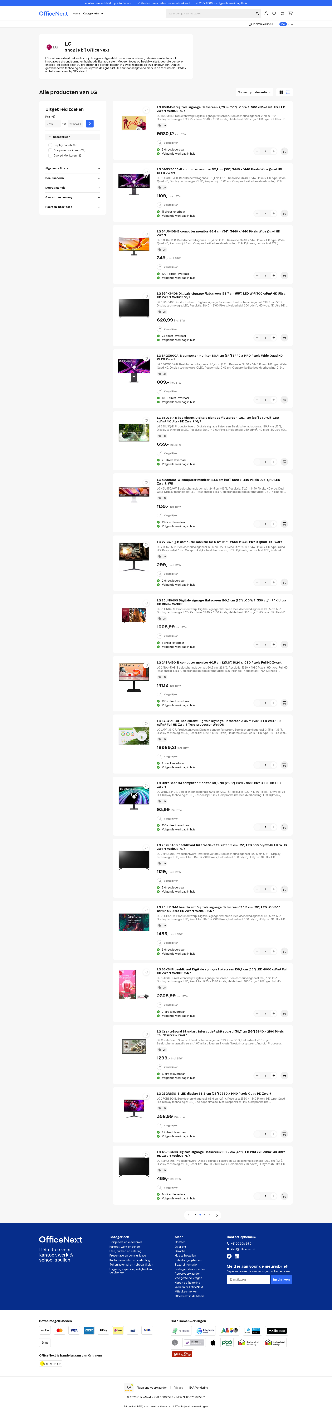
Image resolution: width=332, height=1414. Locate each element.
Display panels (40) (66, 145)
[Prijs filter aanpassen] (90, 123)
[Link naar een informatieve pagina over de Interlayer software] (205, 1330)
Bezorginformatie (186, 1264)
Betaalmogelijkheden (188, 1260)
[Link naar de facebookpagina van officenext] (230, 1256)
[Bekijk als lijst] (289, 92)
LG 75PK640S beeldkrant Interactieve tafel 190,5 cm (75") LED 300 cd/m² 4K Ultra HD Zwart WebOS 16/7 (222, 847)
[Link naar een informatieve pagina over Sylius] (175, 1342)
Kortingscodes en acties (190, 1269)
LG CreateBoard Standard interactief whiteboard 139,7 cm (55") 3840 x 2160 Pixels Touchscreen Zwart (220, 1033)
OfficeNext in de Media (189, 1296)
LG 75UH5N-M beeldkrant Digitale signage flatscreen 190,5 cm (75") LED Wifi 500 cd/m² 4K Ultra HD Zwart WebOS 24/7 (219, 909)
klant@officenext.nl (243, 1249)
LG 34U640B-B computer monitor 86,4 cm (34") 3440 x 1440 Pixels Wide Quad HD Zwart (218, 233)
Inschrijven (281, 1279)
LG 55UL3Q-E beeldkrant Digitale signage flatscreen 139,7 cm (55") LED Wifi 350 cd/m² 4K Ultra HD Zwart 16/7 (218, 419)
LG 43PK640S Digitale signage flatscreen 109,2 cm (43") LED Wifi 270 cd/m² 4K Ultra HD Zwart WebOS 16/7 (221, 1154)
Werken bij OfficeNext (189, 1287)
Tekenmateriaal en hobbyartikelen (131, 1264)
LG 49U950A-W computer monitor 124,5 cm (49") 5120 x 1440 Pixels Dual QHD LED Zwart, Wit (218, 481)
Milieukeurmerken (186, 1291)
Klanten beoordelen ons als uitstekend (165, 3)
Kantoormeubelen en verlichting (130, 1260)
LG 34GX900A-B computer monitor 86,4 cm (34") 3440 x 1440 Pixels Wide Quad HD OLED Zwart (220, 357)
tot (64, 123)
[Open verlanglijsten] (274, 13)
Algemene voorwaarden (152, 1387)
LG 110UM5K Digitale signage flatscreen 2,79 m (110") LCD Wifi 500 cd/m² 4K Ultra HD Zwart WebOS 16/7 (221, 109)
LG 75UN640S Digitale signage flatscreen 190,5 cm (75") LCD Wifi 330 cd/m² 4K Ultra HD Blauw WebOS (221, 602)
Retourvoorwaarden (187, 1273)
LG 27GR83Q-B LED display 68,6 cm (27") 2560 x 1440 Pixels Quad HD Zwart (214, 1093)
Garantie (180, 1251)
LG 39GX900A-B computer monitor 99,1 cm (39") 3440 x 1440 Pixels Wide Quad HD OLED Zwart (219, 171)
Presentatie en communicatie (128, 1255)
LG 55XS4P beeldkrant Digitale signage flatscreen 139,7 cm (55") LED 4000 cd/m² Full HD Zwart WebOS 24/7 (222, 971)
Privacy (178, 1387)
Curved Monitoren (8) (67, 155)
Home (76, 13)
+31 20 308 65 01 (241, 1243)
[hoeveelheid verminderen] (257, 151)
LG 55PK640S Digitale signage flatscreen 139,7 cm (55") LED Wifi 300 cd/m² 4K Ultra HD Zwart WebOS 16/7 (221, 295)
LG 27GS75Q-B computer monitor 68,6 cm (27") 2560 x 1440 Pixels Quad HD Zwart (219, 542)
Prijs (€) (50, 116)
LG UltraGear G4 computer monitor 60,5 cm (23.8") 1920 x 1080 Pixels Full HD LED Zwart (219, 785)
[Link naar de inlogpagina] (266, 13)
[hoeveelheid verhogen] (274, 151)
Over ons (181, 1246)
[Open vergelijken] (283, 13)
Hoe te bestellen (185, 1255)
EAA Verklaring (198, 1387)
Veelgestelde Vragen (188, 1278)
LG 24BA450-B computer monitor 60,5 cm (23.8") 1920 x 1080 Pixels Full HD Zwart (219, 662)
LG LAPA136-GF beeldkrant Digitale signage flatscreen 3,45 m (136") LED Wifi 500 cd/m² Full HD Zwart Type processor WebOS (219, 722)
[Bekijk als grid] (280, 92)
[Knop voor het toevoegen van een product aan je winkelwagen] (284, 151)
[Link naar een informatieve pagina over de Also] (229, 1330)
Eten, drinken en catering (125, 1251)
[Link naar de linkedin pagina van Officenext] (238, 1256)
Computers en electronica (126, 1242)
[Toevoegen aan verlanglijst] (146, 110)
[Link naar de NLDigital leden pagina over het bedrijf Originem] (181, 1330)
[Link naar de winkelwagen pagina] (291, 13)
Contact (180, 1242)
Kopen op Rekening (187, 1282)
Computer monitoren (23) (69, 150)
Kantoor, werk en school (125, 1246)
